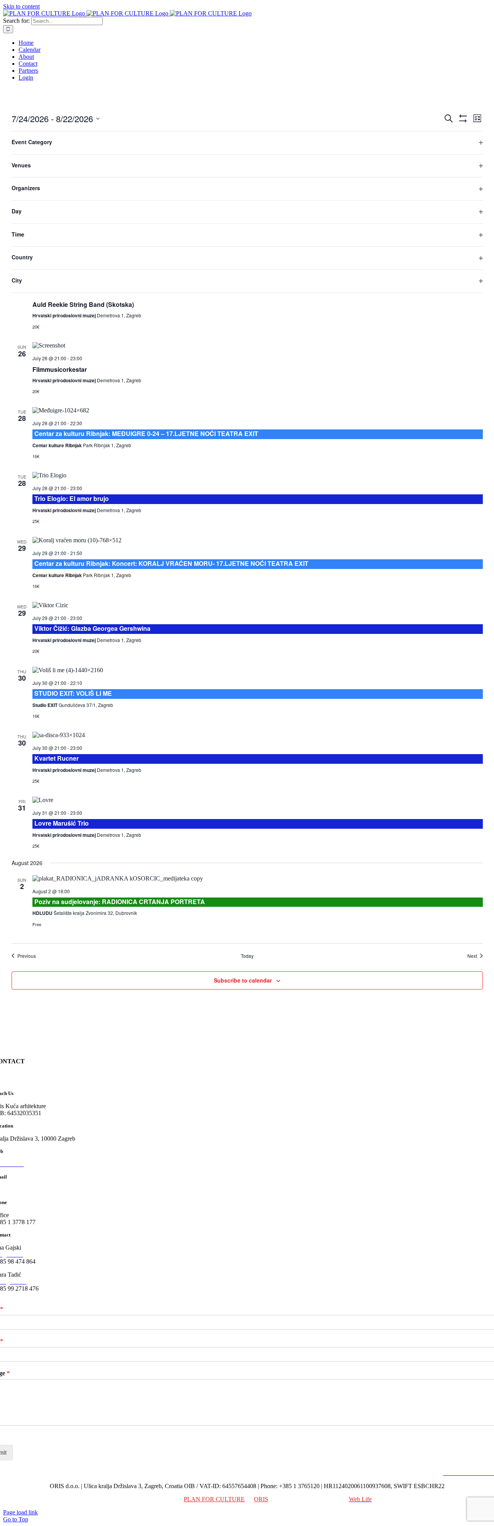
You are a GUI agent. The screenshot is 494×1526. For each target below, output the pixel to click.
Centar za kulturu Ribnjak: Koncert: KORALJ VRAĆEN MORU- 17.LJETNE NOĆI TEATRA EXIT (171, 563)
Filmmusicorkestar (59, 369)
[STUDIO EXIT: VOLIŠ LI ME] (257, 670)
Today (247, 956)
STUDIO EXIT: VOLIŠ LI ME (73, 693)
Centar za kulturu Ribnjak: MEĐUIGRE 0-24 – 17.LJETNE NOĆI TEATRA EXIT (146, 433)
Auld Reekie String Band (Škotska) (83, 304)
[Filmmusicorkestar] (257, 345)
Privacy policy (421, 1473)
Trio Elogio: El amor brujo (71, 498)
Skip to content (21, 6)
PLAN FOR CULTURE (214, 1499)
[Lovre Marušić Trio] (257, 800)
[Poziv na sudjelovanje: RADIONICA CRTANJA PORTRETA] (257, 878)
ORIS (261, 1499)
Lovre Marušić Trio (61, 823)
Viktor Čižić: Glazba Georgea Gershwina (92, 628)
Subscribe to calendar (243, 980)
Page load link (20, 1512)
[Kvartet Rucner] (257, 735)
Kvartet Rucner (56, 758)
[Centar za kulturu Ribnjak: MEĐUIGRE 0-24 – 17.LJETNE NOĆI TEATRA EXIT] (257, 410)
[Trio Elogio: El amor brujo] (257, 475)
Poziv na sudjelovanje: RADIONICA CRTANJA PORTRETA (119, 901)
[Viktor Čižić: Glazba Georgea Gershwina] (257, 605)
